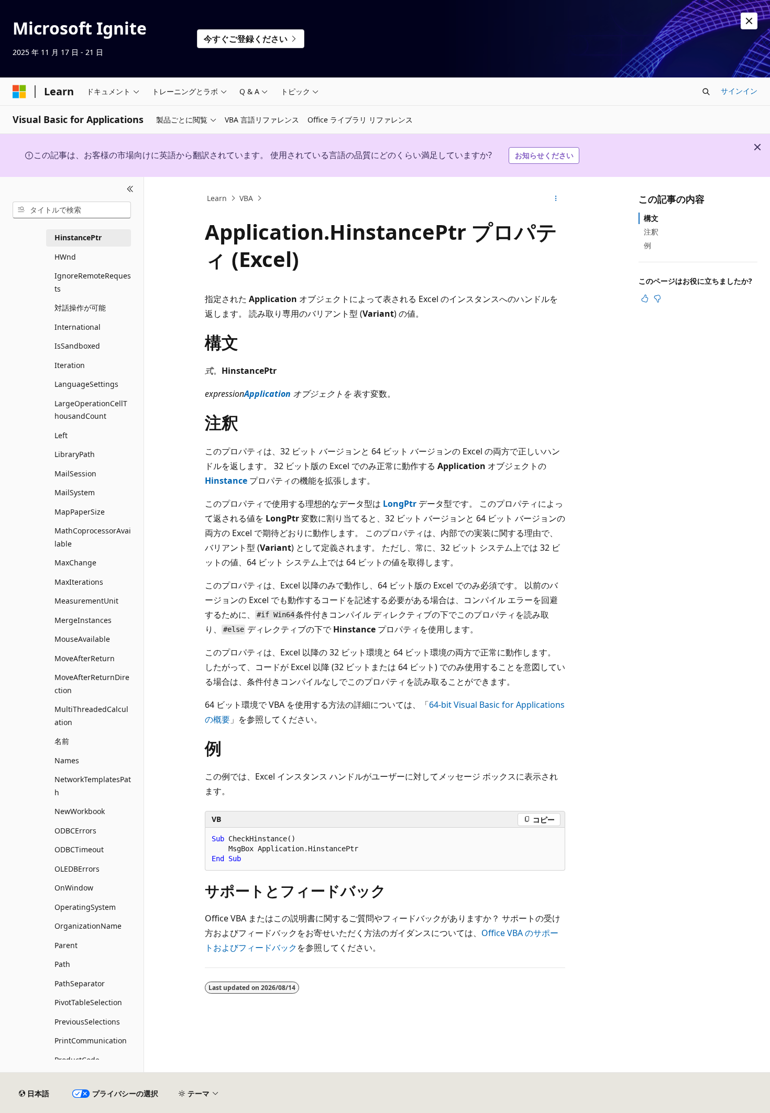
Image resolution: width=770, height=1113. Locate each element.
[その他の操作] (556, 198)
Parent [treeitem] (66, 945)
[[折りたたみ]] (130, 189)
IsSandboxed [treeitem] (77, 346)
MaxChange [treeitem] (75, 562)
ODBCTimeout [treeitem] (79, 849)
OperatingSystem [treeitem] (85, 907)
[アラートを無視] (749, 21)
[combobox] (72, 210)
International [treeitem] (77, 327)
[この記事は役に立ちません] (657, 298)
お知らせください (544, 155)
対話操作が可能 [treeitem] (80, 308)
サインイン (739, 91)
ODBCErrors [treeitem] (75, 831)
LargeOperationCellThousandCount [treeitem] (90, 409)
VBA (246, 198)
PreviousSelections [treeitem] (87, 1022)
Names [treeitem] (66, 760)
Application (267, 393)
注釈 (651, 232)
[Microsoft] (19, 91)
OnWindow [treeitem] (73, 888)
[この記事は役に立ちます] (645, 298)
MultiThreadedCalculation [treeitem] (91, 715)
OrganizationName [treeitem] (88, 926)
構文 (651, 218)
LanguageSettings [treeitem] (86, 384)
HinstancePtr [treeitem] (78, 237)
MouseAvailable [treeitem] (82, 639)
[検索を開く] (706, 91)
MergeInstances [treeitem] (83, 620)
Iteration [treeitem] (69, 365)
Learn (217, 198)
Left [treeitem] (61, 435)
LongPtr (399, 503)
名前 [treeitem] (61, 741)
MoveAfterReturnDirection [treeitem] (91, 683)
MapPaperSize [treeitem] (79, 512)
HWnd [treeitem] (65, 257)
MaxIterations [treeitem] (78, 582)
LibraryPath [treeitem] (74, 454)
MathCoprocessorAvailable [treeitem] (92, 537)
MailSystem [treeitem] (74, 492)
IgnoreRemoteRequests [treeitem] (92, 282)
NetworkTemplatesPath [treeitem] (92, 785)
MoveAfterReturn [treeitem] (84, 658)
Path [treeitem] (62, 964)
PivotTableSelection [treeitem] (88, 1002)
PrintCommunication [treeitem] (90, 1040)
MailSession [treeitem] (75, 473)
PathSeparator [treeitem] (79, 983)
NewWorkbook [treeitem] (79, 811)
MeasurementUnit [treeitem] (86, 601)
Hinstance (226, 480)
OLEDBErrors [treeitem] (77, 869)
